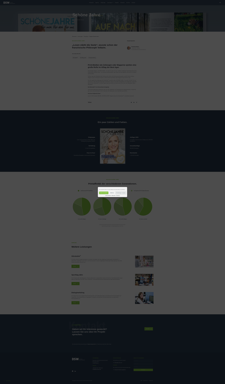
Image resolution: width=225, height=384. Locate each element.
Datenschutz (114, 195)
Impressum (118, 195)
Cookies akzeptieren (104, 192)
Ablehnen (112, 192)
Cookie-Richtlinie (108, 195)
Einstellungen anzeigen (120, 192)
